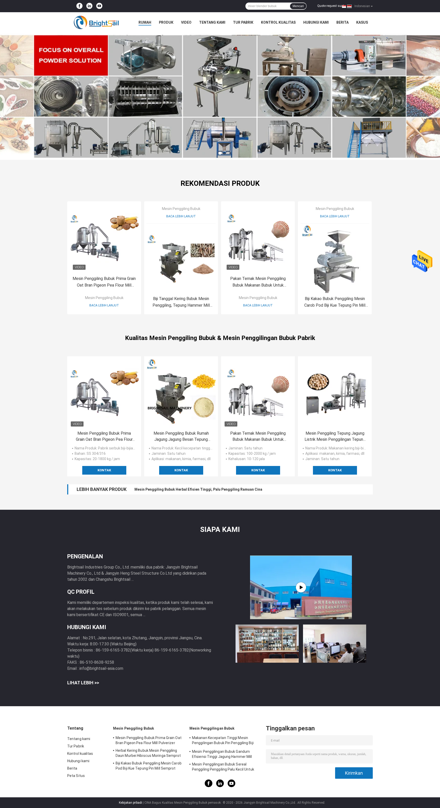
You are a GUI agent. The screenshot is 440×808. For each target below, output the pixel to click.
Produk (166, 22)
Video (186, 22)
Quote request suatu (331, 6)
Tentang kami (212, 22)
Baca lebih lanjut (104, 305)
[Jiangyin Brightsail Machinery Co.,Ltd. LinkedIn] (89, 6)
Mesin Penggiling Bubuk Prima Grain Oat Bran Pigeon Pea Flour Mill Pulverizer (104, 282)
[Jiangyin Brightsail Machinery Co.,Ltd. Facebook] (79, 6)
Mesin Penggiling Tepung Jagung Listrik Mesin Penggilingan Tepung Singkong (335, 437)
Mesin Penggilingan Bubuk (212, 728)
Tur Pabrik (243, 22)
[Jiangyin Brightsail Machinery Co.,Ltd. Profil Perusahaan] (301, 587)
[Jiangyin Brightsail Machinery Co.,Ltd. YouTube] (99, 6)
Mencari (298, 6)
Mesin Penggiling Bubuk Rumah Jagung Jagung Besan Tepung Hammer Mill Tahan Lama (181, 437)
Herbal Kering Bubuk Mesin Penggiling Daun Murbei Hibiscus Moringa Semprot (148, 753)
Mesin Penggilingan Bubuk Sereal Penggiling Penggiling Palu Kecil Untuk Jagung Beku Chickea (223, 767)
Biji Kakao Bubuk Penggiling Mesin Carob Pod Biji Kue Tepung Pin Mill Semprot (334, 302)
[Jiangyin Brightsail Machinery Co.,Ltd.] (95, 22)
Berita (342, 22)
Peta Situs (76, 776)
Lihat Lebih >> (83, 682)
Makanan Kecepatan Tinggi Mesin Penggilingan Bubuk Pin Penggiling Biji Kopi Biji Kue (223, 741)
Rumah (145, 22)
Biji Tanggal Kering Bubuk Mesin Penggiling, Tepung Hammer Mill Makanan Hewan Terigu (181, 302)
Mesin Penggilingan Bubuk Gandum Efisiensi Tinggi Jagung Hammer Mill (222, 754)
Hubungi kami (316, 22)
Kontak (104, 470)
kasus (362, 22)
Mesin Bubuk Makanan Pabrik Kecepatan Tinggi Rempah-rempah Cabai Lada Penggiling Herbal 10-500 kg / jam (227, 489)
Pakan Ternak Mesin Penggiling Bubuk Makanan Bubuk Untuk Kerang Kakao (258, 282)
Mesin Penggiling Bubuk (104, 298)
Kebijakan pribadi (130, 802)
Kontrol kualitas (278, 22)
